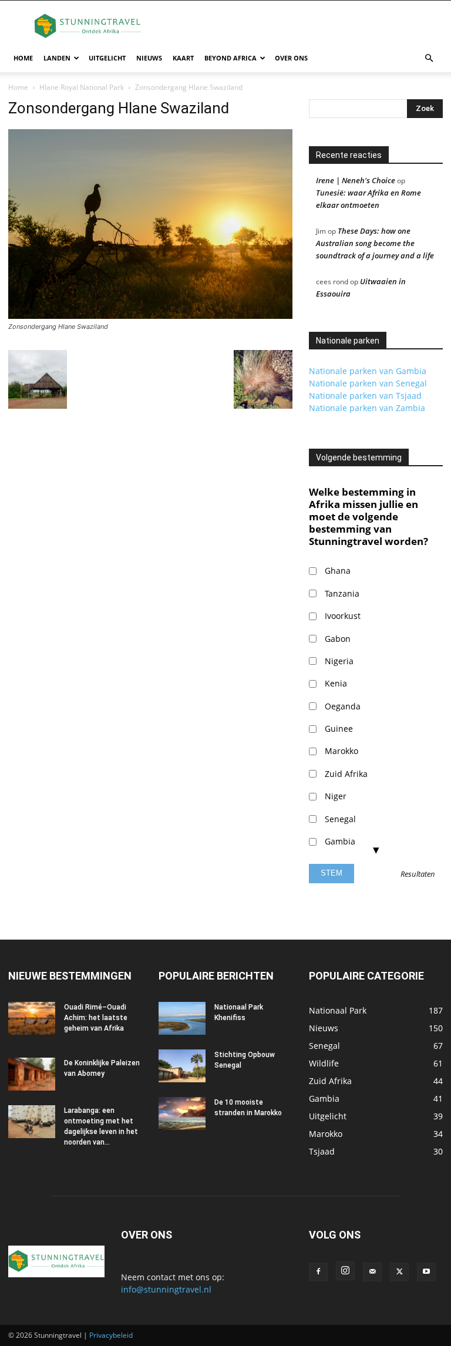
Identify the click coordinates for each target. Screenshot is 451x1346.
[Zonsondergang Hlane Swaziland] (150, 316)
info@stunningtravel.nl (166, 1289)
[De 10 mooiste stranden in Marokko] (182, 1113)
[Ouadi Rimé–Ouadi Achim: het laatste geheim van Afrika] (31, 1018)
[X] (399, 1272)
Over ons (291, 57)
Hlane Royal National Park (81, 87)
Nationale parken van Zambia (367, 407)
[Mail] (372, 1272)
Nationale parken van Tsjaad (365, 395)
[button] (429, 58)
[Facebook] (318, 1272)
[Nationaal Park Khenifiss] (182, 1018)
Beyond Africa (230, 57)
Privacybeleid (111, 1335)
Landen (56, 57)
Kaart (183, 57)
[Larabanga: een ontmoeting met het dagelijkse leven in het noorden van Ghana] (31, 1121)
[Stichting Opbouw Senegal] (182, 1065)
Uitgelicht (107, 57)
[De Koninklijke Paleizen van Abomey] (31, 1074)
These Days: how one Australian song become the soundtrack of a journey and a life (375, 243)
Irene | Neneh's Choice (355, 180)
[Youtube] (426, 1272)
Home (23, 57)
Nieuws (149, 57)
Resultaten (417, 874)
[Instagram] (345, 1270)
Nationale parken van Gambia (367, 370)
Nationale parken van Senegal (368, 383)
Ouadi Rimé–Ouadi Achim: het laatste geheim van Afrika (95, 1017)
